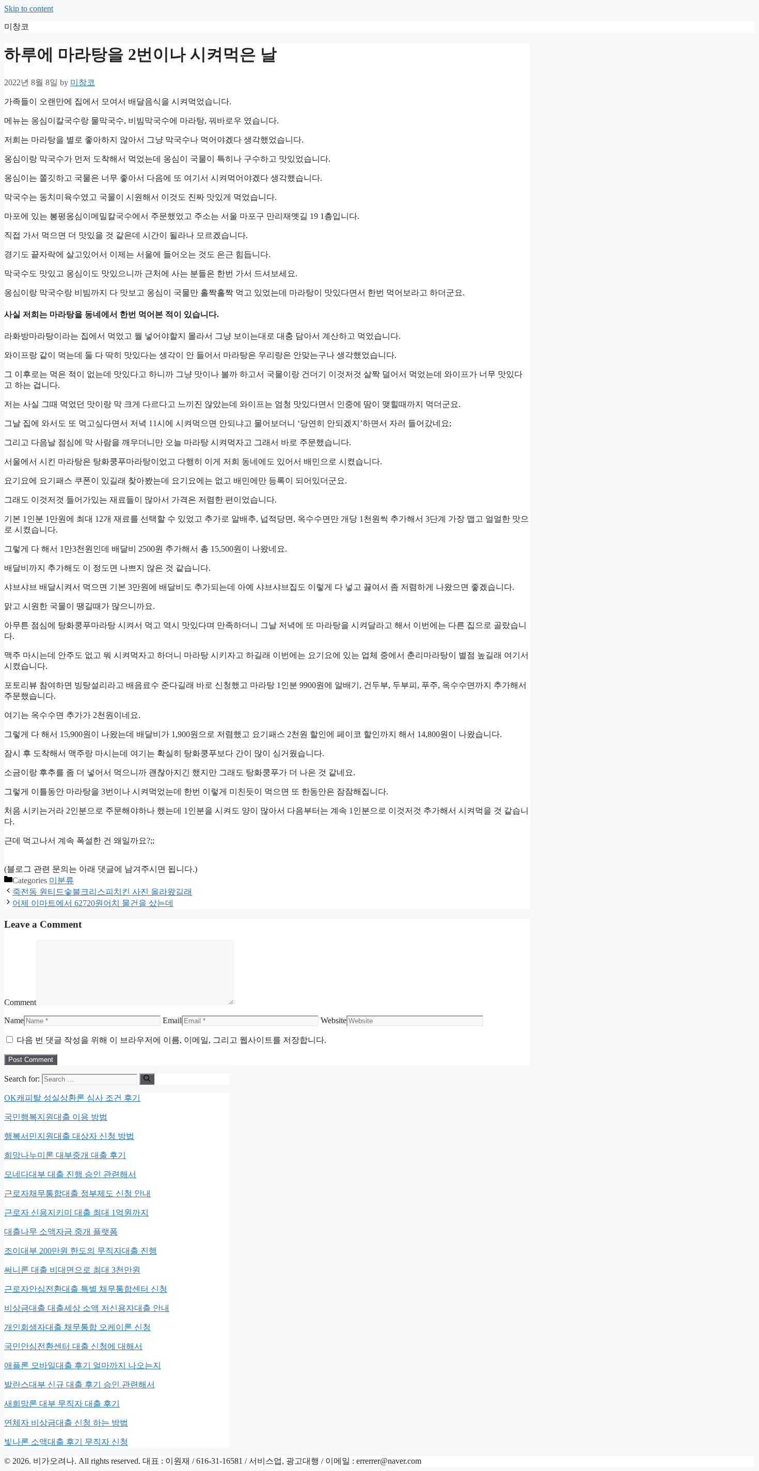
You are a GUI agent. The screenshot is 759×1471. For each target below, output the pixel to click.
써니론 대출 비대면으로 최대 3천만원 (72, 1269)
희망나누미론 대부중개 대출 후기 (65, 1155)
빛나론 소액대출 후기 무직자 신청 (66, 1441)
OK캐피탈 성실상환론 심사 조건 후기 (72, 1097)
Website (333, 1020)
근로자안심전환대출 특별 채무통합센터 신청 (85, 1289)
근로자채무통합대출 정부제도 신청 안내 (77, 1193)
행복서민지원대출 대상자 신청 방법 (69, 1136)
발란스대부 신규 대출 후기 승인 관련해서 (79, 1384)
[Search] (146, 1079)
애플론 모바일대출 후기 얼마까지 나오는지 (82, 1365)
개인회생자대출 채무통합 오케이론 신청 (77, 1327)
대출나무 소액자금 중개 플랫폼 (61, 1231)
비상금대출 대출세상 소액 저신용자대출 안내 (86, 1308)
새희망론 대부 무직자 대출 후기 (62, 1403)
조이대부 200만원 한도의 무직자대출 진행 (80, 1250)
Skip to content (28, 8)
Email (172, 1020)
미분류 (61, 880)
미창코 (16, 26)
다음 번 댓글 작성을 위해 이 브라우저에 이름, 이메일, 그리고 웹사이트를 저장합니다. (171, 1040)
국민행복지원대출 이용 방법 (55, 1117)
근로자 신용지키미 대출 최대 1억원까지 (76, 1212)
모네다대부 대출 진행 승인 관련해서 (70, 1174)
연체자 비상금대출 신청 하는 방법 (66, 1422)
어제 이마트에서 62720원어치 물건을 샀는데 (92, 903)
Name (14, 1020)
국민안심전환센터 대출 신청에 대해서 (73, 1346)
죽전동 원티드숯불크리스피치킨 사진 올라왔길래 (102, 891)
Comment (20, 1002)
